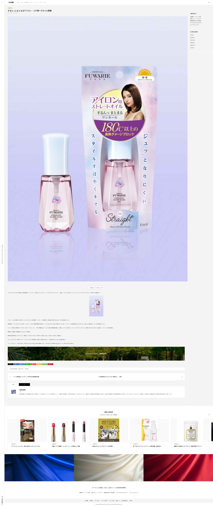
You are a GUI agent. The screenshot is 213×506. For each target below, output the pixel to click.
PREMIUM (192, 42)
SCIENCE (192, 47)
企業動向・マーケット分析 (195, 16)
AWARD (192, 35)
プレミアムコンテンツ (194, 24)
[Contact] (2, 502)
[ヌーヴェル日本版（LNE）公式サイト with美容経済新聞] (11, 2)
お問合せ (130, 500)
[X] (2, 498)
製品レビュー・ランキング (195, 18)
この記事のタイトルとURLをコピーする (96, 287)
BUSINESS (192, 37)
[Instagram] (2, 496)
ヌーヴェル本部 (111, 500)
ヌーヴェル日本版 (104, 500)
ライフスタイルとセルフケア (196, 22)
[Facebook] (2, 499)
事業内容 (91, 500)
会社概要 (86, 500)
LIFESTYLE (192, 40)
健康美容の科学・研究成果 (195, 20)
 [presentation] (208, 414)
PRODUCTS (192, 45)
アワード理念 (97, 500)
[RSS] (2, 503)
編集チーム (118, 500)
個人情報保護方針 (124, 500)
